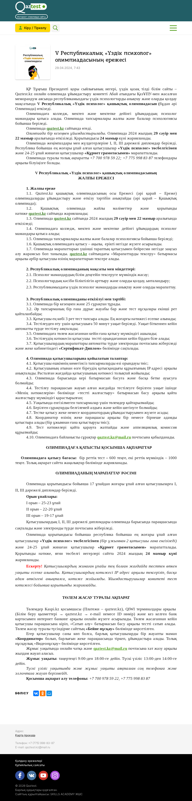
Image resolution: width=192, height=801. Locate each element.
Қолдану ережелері (28, 761)
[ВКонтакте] (36, 693)
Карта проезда (25, 735)
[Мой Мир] (49, 693)
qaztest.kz (55, 128)
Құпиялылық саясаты (30, 765)
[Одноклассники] (42, 693)
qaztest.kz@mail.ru (114, 437)
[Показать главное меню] (173, 27)
